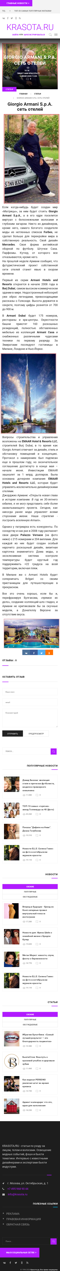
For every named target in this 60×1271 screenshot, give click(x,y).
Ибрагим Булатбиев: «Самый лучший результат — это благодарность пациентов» (38, 1038)
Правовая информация (23, 1219)
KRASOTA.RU (30, 27)
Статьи (9, 89)
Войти (15, 35)
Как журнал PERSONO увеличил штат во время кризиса (35, 1083)
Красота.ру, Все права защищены (44, 1270)
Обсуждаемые (30, 897)
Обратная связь (18, 1224)
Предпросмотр (36, 734)
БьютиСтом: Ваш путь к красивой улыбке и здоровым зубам (38, 1060)
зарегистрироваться (34, 35)
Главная (23, 94)
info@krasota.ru (17, 1194)
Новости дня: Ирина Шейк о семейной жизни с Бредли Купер (37, 936)
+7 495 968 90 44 (17, 1188)
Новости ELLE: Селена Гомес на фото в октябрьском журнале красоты (37, 852)
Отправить (12, 734)
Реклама (13, 1213)
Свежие (30, 887)
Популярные (30, 892)
